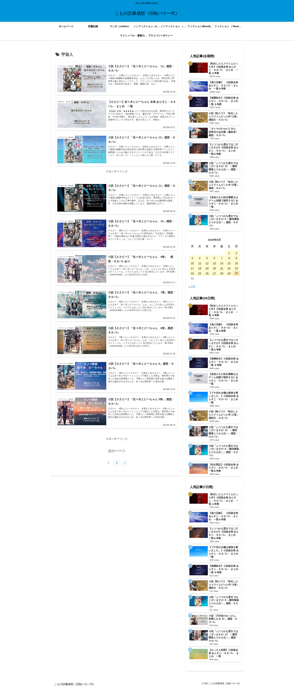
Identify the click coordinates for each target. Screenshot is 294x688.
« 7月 (192, 286)
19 (207, 268)
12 (207, 263)
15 (229, 263)
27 (214, 273)
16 (236, 263)
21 (221, 268)
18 (199, 268)
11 (199, 263)
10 (192, 263)
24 (192, 273)
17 (192, 268)
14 (221, 263)
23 (236, 268)
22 (229, 268)
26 (207, 273)
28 (221, 273)
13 (214, 263)
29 (229, 273)
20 (214, 268)
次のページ (116, 451)
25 (199, 273)
